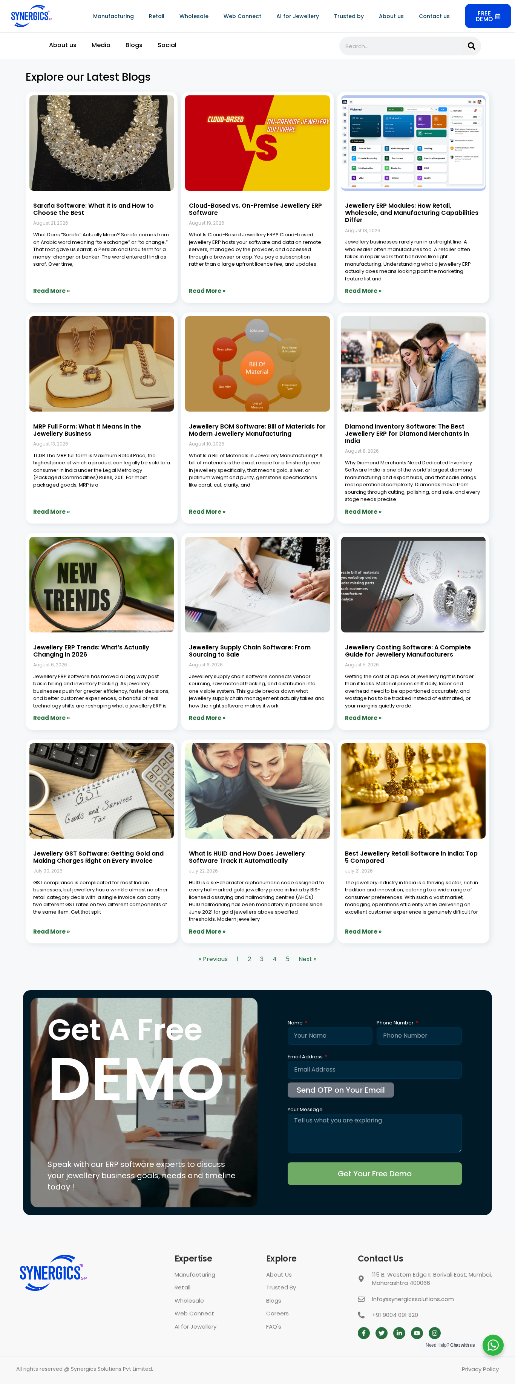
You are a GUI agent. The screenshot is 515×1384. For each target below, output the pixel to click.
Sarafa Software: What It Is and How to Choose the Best (93, 209)
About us (391, 16)
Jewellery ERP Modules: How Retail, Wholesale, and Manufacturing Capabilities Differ (411, 212)
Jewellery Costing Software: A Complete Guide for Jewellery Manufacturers (408, 651)
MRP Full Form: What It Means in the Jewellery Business (87, 430)
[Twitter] (382, 1333)
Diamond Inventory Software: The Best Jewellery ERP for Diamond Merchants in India (407, 433)
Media (101, 45)
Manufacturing (113, 16)
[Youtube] (417, 1333)
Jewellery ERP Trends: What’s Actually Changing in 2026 (91, 651)
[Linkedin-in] (399, 1333)
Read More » (51, 291)
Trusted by (349, 16)
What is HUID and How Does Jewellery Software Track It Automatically (247, 857)
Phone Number (396, 1023)
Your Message (305, 1110)
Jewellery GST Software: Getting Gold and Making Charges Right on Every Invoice (98, 857)
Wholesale (193, 16)
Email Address (306, 1057)
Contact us (434, 16)
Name (296, 1023)
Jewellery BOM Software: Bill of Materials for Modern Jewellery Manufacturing (257, 430)
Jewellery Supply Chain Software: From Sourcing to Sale (250, 651)
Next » (307, 959)
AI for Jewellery (297, 16)
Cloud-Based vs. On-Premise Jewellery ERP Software (255, 209)
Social (167, 45)
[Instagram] (435, 1333)
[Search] (471, 46)
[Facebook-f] (364, 1333)
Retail (156, 16)
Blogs (134, 45)
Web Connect (242, 16)
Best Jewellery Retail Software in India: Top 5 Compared (411, 857)
